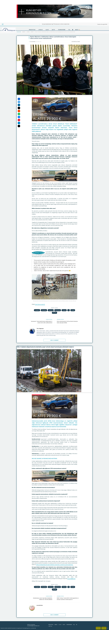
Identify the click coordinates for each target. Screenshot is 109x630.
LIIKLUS (40, 29)
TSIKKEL (78, 41)
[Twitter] (19, 102)
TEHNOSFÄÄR (61, 29)
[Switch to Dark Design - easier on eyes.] (5, 24)
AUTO (53, 29)
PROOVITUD (32, 29)
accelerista (40, 605)
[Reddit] (19, 111)
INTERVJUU (75, 41)
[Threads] (19, 126)
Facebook (51, 310)
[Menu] (3, 24)
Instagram (37, 310)
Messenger (57, 310)
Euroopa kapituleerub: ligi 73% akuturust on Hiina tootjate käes (55, 24)
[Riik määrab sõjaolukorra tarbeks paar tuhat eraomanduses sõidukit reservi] (49, 391)
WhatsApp (44, 310)
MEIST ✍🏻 (77, 29)
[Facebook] (19, 99)
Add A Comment (54, 340)
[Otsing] (6, 24)
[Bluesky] (19, 117)
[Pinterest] (19, 120)
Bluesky (54, 312)
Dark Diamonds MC (40, 304)
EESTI (72, 41)
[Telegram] (19, 123)
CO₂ (69, 29)
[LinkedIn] (19, 105)
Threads (64, 310)
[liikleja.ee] (11, 29)
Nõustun (104, 628)
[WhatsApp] (19, 114)
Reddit (72, 310)
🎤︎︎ (72, 29)
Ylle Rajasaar (32, 41)
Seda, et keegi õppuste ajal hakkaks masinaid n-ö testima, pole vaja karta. (54, 564)
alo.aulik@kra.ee (71, 578)
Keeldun (98, 628)
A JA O (47, 29)
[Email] (19, 108)
